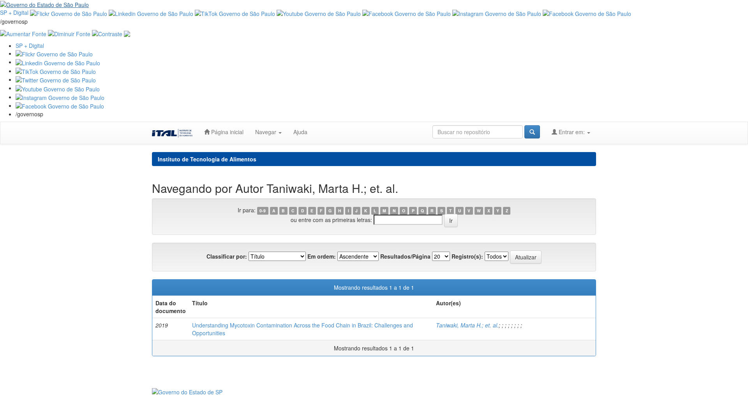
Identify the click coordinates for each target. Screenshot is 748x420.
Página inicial (226, 132)
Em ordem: (321, 256)
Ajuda (300, 132)
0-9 (262, 211)
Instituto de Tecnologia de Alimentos (207, 159)
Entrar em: (571, 132)
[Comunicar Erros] (127, 33)
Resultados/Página (405, 256)
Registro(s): (467, 256)
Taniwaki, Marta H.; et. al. (467, 325)
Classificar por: (226, 256)
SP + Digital (14, 12)
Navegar (266, 132)
